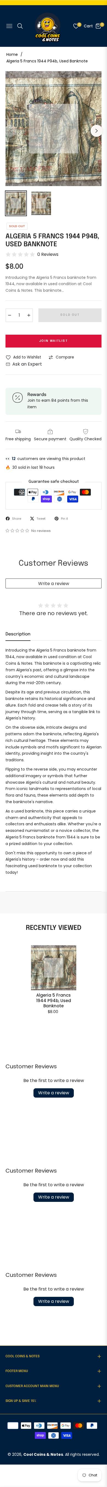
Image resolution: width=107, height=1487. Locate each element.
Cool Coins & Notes (43, 1454)
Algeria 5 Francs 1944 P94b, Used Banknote (53, 1001)
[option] (53, 128)
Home (12, 54)
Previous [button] (10, 131)
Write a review (53, 583)
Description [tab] (17, 634)
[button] (17, 530)
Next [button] (97, 131)
